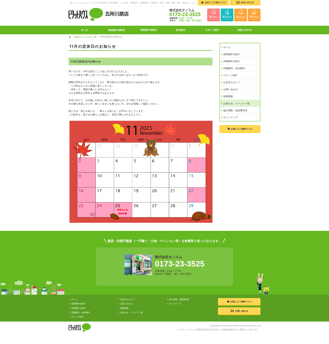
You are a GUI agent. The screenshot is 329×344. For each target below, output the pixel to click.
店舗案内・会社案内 (234, 68)
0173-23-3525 (180, 263)
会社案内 (180, 30)
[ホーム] (70, 37)
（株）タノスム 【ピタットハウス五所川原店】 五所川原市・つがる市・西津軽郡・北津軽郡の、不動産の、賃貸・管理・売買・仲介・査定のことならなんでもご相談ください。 (143, 3)
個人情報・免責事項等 (235, 110)
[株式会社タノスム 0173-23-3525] (183, 15)
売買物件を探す (231, 61)
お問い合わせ (230, 89)
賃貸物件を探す (231, 54)
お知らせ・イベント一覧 (236, 103)
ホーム (226, 47)
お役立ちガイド (231, 82)
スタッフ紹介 (230, 75)
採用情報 (228, 96)
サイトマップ (230, 117)
